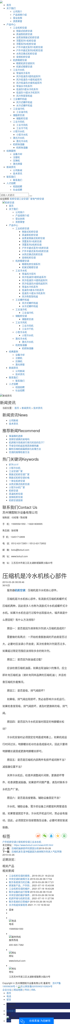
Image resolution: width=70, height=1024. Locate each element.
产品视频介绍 (20, 14)
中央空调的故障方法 (19, 878)
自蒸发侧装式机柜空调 (27, 37)
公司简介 (17, 11)
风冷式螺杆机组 (24, 102)
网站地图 (18, 989)
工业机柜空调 (20, 27)
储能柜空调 (18, 115)
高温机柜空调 (16, 493)
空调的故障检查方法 (19, 452)
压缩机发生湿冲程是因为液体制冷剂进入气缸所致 (37, 851)
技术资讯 (17, 173)
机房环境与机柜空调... (20, 898)
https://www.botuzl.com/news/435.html (33, 845)
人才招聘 (11, 183)
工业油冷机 (18, 108)
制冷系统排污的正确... (20, 882)
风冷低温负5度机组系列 (28, 76)
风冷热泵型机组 (24, 95)
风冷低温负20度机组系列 (29, 82)
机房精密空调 (20, 60)
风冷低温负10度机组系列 (29, 79)
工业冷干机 (22, 128)
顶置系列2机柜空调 (26, 43)
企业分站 (7, 989)
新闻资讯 (11, 167)
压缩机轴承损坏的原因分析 (25, 848)
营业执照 (17, 17)
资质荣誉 (17, 21)
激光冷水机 (18, 137)
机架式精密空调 (24, 66)
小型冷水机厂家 (17, 487)
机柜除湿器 (18, 144)
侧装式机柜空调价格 (19, 477)
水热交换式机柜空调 (26, 53)
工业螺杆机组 (20, 98)
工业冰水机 (35, 841)
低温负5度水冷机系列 (27, 89)
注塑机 (16, 157)
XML (33, 989)
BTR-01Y (13, 464)
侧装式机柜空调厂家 (19, 474)
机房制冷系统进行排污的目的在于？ (27, 442)
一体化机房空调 (17, 480)
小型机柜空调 (23, 841)
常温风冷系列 (23, 73)
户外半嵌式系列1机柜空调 (29, 47)
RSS (27, 989)
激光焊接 (17, 163)
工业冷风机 (18, 121)
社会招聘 (17, 189)
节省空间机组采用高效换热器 (24, 445)
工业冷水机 (18, 69)
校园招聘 (17, 186)
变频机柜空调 (23, 56)
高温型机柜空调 (24, 34)
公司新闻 (17, 170)
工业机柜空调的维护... (20, 888)
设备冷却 (17, 154)
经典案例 (11, 150)
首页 (9, 4)
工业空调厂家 (26, 198)
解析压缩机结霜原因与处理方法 (25, 448)
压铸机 (16, 160)
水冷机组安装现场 (18, 904)
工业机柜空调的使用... (20, 875)
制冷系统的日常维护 (19, 901)
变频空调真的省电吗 (19, 439)
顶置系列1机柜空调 (26, 40)
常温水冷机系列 (24, 85)
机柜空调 (14, 198)
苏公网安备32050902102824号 (36, 986)
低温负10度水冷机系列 (27, 92)
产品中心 (11, 24)
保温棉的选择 (16, 435)
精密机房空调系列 (25, 63)
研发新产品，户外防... (20, 885)
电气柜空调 (38, 198)
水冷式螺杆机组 (24, 105)
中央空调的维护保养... (20, 895)
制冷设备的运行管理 (19, 891)
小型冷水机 (18, 131)
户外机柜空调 (9, 841)
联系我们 (11, 176)
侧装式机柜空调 (24, 30)
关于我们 (11, 8)
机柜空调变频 (16, 500)
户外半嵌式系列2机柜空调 (29, 50)
